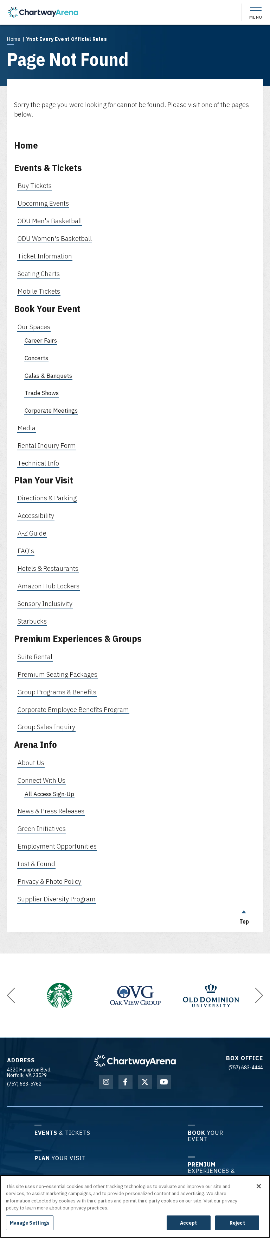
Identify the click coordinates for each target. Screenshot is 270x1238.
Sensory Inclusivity (45, 603)
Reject (237, 1223)
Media (27, 428)
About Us (31, 762)
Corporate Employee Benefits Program (73, 709)
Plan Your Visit (43, 479)
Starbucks (32, 621)
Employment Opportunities (57, 846)
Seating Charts (39, 273)
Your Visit (60, 1158)
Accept (188, 1223)
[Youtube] (164, 1082)
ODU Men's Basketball (50, 221)
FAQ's (26, 550)
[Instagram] (106, 1082)
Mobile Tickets (39, 291)
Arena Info (35, 744)
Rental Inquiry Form (47, 445)
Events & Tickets (48, 167)
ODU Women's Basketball (55, 238)
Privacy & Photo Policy (49, 881)
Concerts (36, 358)
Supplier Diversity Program (57, 899)
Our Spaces (34, 327)
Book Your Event (47, 308)
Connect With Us (41, 780)
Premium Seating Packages (57, 674)
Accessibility (36, 515)
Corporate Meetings (51, 410)
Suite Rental (35, 656)
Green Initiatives (42, 828)
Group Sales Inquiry (46, 727)
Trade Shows (42, 393)
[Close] (258, 1186)
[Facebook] (125, 1082)
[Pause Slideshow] (29, 970)
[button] (11, 995)
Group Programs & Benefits (57, 692)
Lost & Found (36, 863)
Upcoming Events (43, 203)
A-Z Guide (32, 533)
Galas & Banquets (48, 376)
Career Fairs (41, 340)
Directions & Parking (47, 498)
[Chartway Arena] (43, 12)
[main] (135, 478)
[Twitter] (145, 1082)
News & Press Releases (51, 811)
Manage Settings (30, 1223)
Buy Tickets (35, 185)
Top (244, 921)
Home (13, 39)
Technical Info (38, 463)
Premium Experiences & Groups (78, 638)
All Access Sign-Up (49, 794)
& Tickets (62, 1132)
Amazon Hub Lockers (48, 586)
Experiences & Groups (211, 1170)
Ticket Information (45, 256)
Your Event (205, 1135)
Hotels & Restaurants (48, 568)
